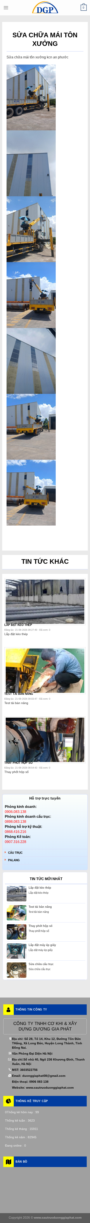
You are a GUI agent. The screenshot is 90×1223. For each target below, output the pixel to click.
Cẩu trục (15, 852)
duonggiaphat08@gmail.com (43, 1075)
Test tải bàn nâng (40, 906)
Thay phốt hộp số (40, 926)
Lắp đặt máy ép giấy (42, 945)
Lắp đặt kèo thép (40, 887)
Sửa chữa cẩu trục (41, 964)
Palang (14, 860)
